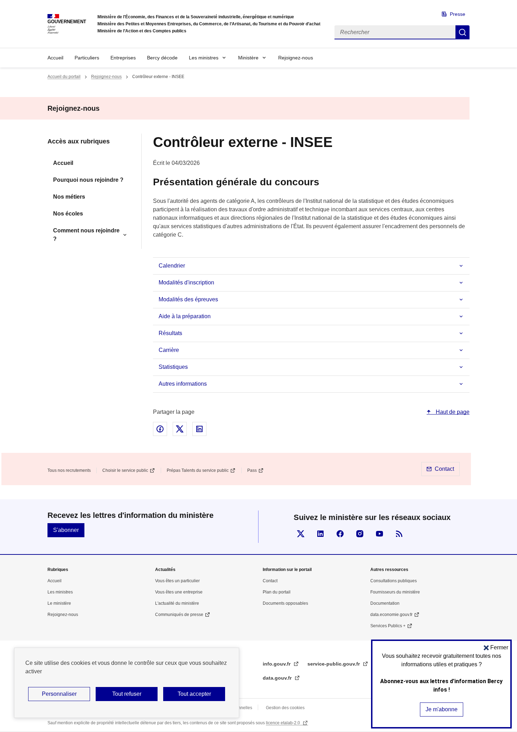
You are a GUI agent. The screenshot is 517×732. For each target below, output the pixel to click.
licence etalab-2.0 (283, 722)
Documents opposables (285, 603)
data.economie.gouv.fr (391, 614)
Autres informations (183, 384)
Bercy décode (162, 57)
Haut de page (452, 412)
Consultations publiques (393, 580)
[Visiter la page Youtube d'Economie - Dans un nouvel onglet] (379, 534)
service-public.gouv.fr (334, 664)
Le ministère (59, 603)
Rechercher (462, 32)
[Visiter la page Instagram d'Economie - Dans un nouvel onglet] (360, 534)
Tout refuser (126, 694)
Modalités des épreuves (188, 299)
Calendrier (172, 266)
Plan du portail (277, 592)
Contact (444, 469)
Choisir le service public (125, 470)
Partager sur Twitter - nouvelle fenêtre (180, 429)
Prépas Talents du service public (198, 470)
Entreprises (123, 57)
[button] (496, 647)
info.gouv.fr (277, 664)
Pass (252, 470)
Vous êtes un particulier (177, 580)
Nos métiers (69, 197)
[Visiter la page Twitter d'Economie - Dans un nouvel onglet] (301, 534)
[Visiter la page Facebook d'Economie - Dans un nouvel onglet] (340, 534)
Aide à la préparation (185, 316)
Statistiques (173, 367)
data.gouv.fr (278, 678)
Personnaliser (59, 694)
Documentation (385, 603)
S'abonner (66, 530)
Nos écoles (68, 214)
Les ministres (203, 57)
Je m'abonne (442, 709)
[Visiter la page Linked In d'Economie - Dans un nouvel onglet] (320, 534)
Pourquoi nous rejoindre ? (88, 180)
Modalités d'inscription (186, 282)
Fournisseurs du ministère (395, 592)
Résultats (170, 333)
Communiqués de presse (179, 614)
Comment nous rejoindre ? (86, 234)
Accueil (55, 57)
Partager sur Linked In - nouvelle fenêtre (199, 429)
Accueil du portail (64, 76)
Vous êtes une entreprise (179, 592)
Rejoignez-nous (295, 57)
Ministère (248, 57)
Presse (457, 14)
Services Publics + (388, 625)
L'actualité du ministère (177, 603)
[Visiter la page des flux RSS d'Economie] (399, 534)
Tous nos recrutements (69, 470)
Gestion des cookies (285, 707)
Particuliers (87, 57)
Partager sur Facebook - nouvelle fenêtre (160, 429)
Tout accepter (194, 694)
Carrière (169, 350)
